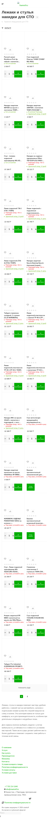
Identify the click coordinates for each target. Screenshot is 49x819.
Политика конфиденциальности (15, 767)
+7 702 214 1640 (11, 786)
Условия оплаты (8, 770)
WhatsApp (16, 779)
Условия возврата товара (12, 764)
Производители (8, 756)
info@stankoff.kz (12, 789)
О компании (6, 747)
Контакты (5, 761)
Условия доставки (9, 773)
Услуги (4, 750)
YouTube (10, 779)
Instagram (4, 779)
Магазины (6, 759)
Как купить (6, 753)
